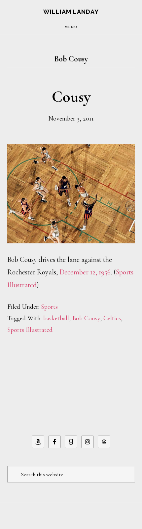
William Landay (71, 11)
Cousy (71, 96)
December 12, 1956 (85, 272)
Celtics (112, 318)
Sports (49, 307)
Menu (71, 27)
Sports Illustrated (30, 330)
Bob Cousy (86, 318)
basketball (56, 318)
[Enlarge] (126, 153)
